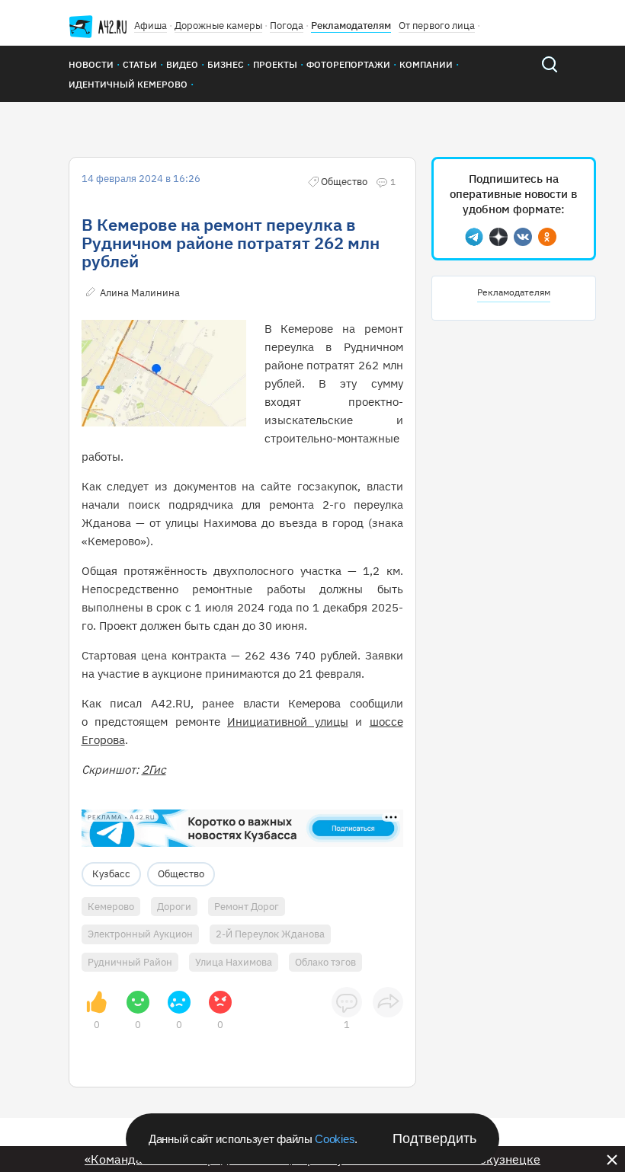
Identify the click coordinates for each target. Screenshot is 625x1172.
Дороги (174, 906)
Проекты (275, 64)
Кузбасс (111, 873)
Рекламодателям (351, 25)
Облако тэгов (325, 962)
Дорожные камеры (218, 25)
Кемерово (111, 906)
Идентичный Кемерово (128, 84)
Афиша (150, 25)
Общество (181, 873)
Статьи (140, 64)
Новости (91, 64)
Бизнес (225, 64)
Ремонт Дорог (246, 906)
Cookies (334, 1138)
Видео (182, 64)
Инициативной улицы (287, 721)
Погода (286, 25)
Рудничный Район (130, 962)
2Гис (154, 769)
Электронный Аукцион (140, 934)
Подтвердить (434, 1138)
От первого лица (437, 25)
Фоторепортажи (348, 64)
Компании (426, 64)
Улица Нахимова (233, 962)
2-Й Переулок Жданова (270, 934)
